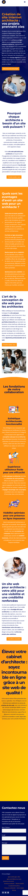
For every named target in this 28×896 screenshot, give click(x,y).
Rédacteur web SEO (20, 883)
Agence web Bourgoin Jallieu (14, 877)
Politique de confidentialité (9, 888)
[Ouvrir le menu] (24, 2)
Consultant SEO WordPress (14, 885)
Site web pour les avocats (8, 881)
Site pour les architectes (20, 881)
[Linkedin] (3, 892)
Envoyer (5, 858)
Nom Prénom (6, 827)
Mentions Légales (20, 888)
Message (5, 843)
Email (4, 835)
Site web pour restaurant (9, 883)
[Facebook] (5, 892)
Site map (14, 890)
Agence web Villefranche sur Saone (14, 879)
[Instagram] (8, 892)
